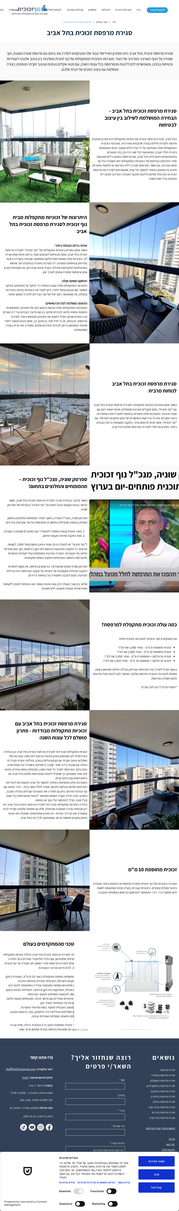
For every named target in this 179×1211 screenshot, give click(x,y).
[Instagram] (40, 1127)
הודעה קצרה (118, 1143)
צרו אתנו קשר (41, 1057)
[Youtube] (32, 1127)
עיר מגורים (119, 1126)
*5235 (25, 1077)
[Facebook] (49, 1127)
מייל (122, 1110)
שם (122, 1080)
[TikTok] (23, 1127)
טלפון (122, 1095)
